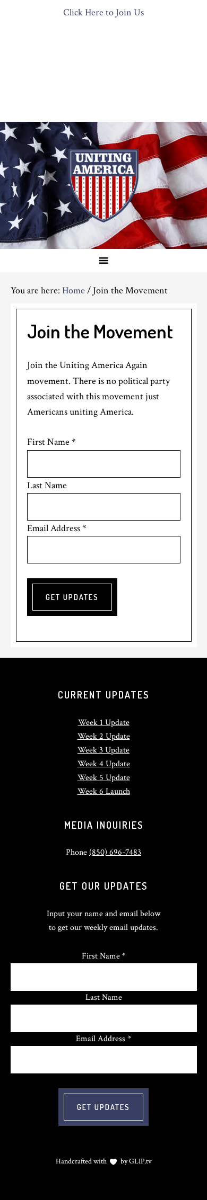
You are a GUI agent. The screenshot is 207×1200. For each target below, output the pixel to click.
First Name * (51, 442)
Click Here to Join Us (103, 12)
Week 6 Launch (103, 791)
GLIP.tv (140, 1161)
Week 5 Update (103, 777)
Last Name (47, 485)
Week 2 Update (103, 736)
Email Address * (57, 528)
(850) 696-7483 (115, 852)
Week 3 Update (103, 750)
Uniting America (103, 185)
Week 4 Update (103, 763)
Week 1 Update (104, 722)
